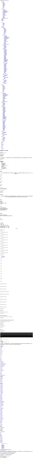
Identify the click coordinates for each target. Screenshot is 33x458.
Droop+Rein (5, 30)
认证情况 (5, 73)
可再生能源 (5, 52)
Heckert (3, 5)
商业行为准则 (5, 69)
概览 (2, 142)
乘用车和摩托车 (6, 60)
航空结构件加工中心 (5, 95)
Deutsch (4, 23)
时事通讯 (5, 66)
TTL (3, 7)
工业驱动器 (5, 54)
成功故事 (5, 47)
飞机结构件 (5, 50)
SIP (3, 6)
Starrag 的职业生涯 (6, 77)
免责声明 (3, 446)
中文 (2, 22)
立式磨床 (4, 14)
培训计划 (4, 105)
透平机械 (1, 388)
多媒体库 (5, 64)
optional (1, 456)
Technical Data (3, 256)
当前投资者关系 (2, 427)
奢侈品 (5, 56)
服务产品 (5, 46)
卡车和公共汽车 (2, 405)
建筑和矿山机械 (6, 59)
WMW (5, 34)
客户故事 (5, 65)
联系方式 (4, 82)
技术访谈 (1, 439)
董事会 (5, 67)
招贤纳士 (3, 19)
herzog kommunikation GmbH (6, 449)
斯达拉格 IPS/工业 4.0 (6, 44)
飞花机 (3, 99)
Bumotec (4, 86)
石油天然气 (4, 108)
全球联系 (5, 83)
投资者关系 (5, 75)
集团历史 (4, 128)
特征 (2, 147)
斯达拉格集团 (5, 63)
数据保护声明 (3, 445)
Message (1, 340)
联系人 (1, 434)
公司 (3, 62)
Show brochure (1, 331)
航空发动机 (5, 49)
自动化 (3, 16)
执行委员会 (4, 125)
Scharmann (4, 89)
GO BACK (3, 141)
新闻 (3, 79)
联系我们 (3, 20)
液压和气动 (5, 53)
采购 (4, 72)
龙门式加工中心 (2, 366)
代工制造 (4, 112)
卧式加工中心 (4, 9)
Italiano (3, 24)
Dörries (3, 3)
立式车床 (4, 13)
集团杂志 (4, 122)
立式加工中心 (4, 10)
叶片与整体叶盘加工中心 (6, 11)
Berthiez (4, 2)
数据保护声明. (12, 453)
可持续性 (5, 70)
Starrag (3, 90)
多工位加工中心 (4, 98)
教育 (3, 135)
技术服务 (4, 17)
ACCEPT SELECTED (4, 457)
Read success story (2, 317)
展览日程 (4, 138)
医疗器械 (5, 57)
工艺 (2, 143)
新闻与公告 (5, 80)
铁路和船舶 (4, 118)
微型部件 (4, 115)
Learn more (1, 159)
